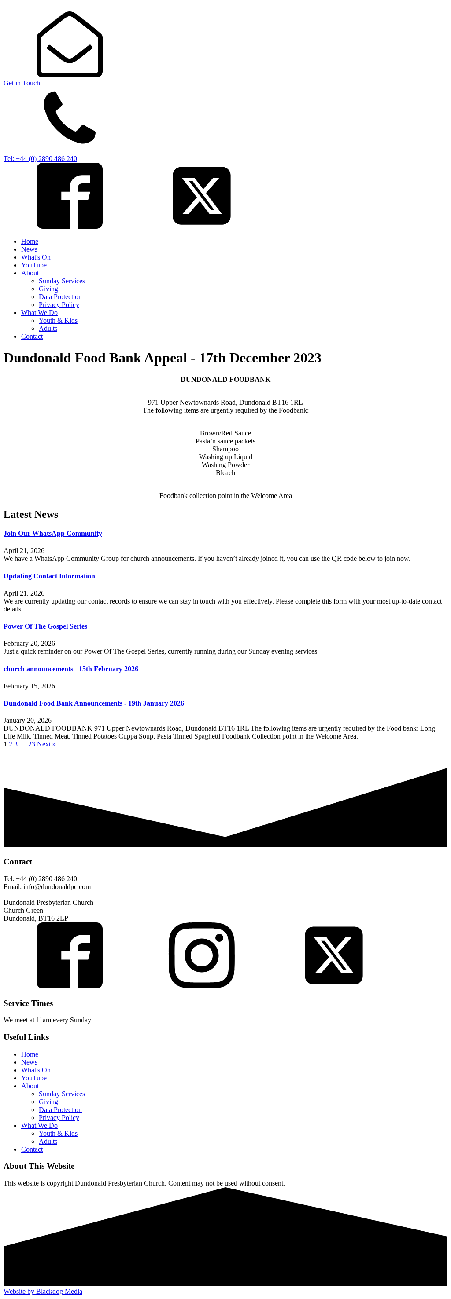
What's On (36, 257)
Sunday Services (62, 281)
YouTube (34, 265)
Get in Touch (22, 83)
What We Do (39, 312)
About (30, 273)
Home (29, 241)
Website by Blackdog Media (43, 1291)
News (29, 249)
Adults (48, 328)
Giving (48, 289)
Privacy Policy (59, 304)
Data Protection (60, 296)
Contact (32, 336)
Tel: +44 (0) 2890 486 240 (40, 158)
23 (31, 744)
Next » (46, 744)
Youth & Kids (58, 320)
